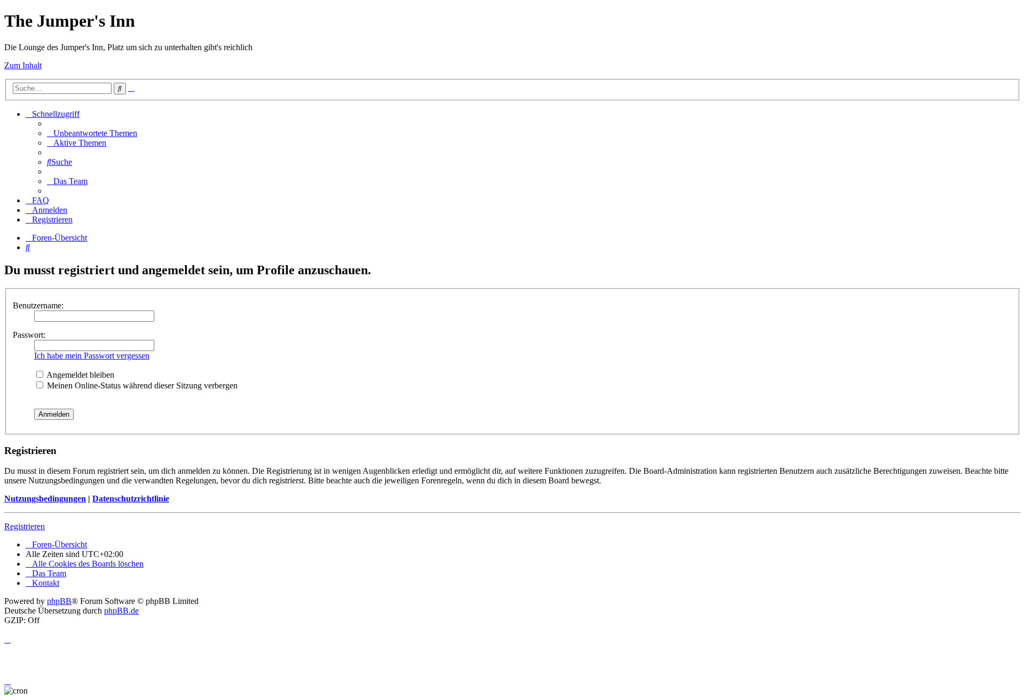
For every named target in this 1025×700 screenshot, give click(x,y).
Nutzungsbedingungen (45, 498)
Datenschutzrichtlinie (130, 498)
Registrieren (24, 526)
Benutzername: (38, 305)
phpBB (59, 601)
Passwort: (29, 334)
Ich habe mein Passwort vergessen (91, 355)
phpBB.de (121, 610)
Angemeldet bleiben (79, 374)
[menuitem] (92, 133)
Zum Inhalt (23, 65)
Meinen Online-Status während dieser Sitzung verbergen (141, 385)
